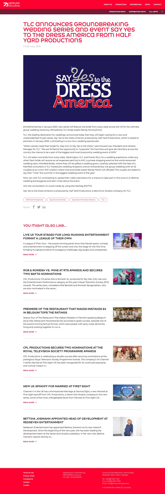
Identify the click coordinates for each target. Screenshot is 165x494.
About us (108, 4)
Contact (157, 4)
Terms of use (28, 473)
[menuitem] (108, 4)
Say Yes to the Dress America (83, 200)
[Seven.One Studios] (12, 4)
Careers (26, 482)
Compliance (28, 479)
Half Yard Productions (109, 138)
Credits (26, 485)
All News (153, 12)
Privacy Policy (28, 476)
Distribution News (137, 12)
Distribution (135, 4)
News (147, 4)
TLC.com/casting (45, 178)
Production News (117, 12)
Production (121, 4)
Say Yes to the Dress (58, 200)
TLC (103, 200)
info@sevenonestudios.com (118, 483)
